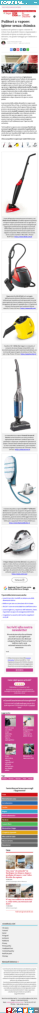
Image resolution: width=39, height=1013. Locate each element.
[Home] (14, 2)
